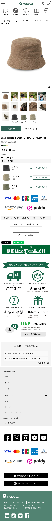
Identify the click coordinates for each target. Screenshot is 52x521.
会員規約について (26, 505)
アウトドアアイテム (13, 412)
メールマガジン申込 (18, 502)
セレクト (18, 21)
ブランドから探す (9, 423)
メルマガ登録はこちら (26, 483)
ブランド (10, 21)
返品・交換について (10, 505)
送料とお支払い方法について (37, 502)
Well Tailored (28, 21)
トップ (3, 21)
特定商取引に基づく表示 (33, 508)
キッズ (7, 407)
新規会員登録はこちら (26, 476)
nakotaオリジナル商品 (10, 418)
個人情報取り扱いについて (12, 508)
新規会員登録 (43, 363)
